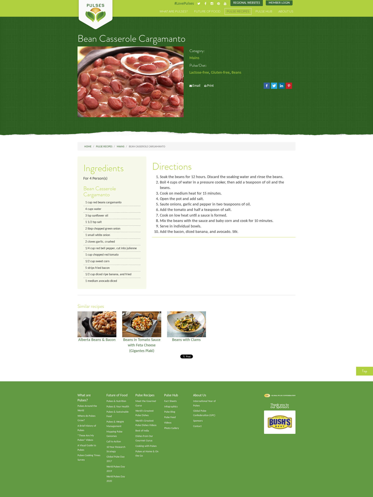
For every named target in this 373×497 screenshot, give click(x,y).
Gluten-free (220, 73)
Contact (197, 426)
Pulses (96, 15)
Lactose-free (199, 73)
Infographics (171, 406)
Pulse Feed (170, 417)
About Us (285, 11)
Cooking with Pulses (146, 446)
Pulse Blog (169, 412)
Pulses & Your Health (117, 406)
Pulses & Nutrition (116, 401)
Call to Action (113, 441)
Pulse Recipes (238, 11)
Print (210, 85)
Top (364, 371)
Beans (236, 73)
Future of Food (207, 11)
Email (196, 85)
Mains (194, 58)
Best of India (142, 430)
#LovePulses (184, 4)
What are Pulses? (173, 11)
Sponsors (198, 420)
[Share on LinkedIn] (281, 86)
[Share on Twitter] (274, 86)
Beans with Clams (186, 340)
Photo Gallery (171, 428)
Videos (167, 422)
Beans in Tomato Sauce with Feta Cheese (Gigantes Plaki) (141, 345)
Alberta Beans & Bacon (97, 340)
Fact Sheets (170, 401)
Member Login (279, 2)
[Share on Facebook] (267, 86)
